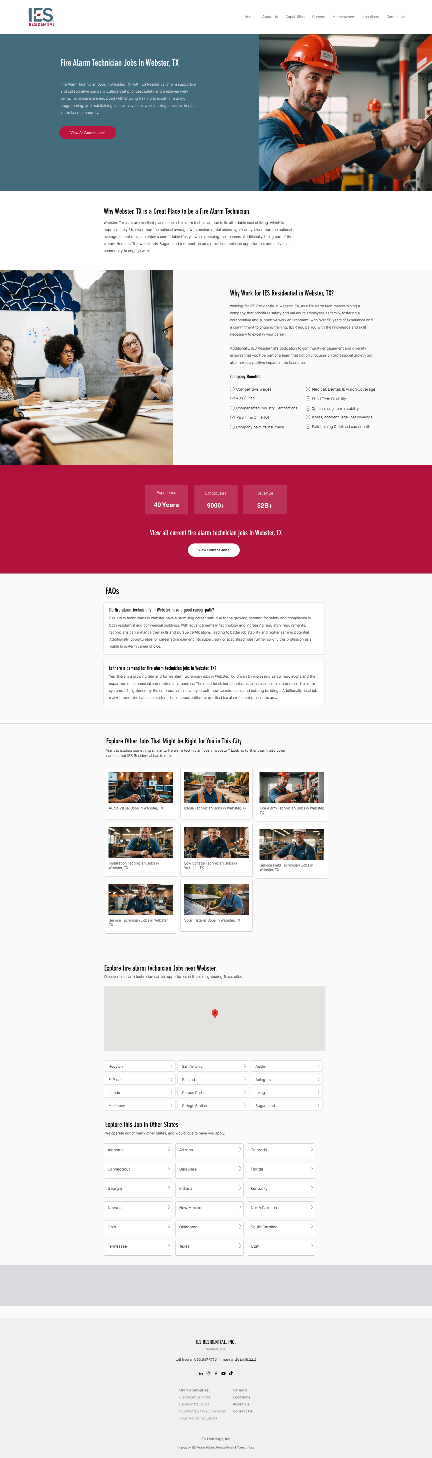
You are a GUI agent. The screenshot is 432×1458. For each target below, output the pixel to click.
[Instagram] (208, 1373)
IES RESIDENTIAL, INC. (216, 1342)
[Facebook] (216, 1373)
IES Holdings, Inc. (215, 1439)
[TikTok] (231, 1373)
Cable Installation (194, 1404)
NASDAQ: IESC (216, 1349)
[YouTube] (223, 1373)
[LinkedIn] (201, 1373)
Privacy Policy (225, 1447)
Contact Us (242, 1411)
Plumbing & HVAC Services (202, 1411)
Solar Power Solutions (198, 1418)
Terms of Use (245, 1447)
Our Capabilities (193, 1390)
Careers (240, 1390)
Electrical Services (194, 1397)
